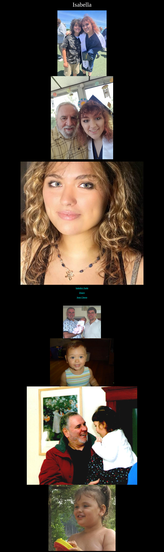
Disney (82, 293)
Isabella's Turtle (82, 288)
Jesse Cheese (82, 297)
